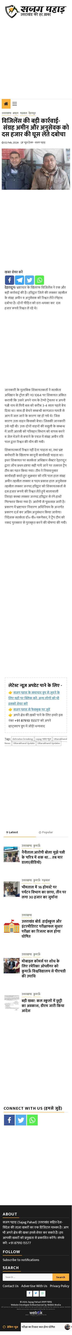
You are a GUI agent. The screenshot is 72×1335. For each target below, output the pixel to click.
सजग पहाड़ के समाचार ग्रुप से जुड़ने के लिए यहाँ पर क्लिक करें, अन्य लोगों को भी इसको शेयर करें (34, 698)
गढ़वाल (23, 113)
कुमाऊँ (36, 846)
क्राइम (15, 113)
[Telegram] (19, 280)
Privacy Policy (59, 1286)
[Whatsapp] (39, 280)
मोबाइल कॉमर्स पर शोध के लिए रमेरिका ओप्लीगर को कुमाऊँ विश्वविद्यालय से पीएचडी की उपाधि (44, 969)
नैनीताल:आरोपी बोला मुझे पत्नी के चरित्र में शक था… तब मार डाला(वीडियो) (43, 857)
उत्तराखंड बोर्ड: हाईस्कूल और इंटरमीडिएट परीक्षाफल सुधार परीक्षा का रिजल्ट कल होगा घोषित (42, 929)
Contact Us (11, 1286)
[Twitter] (29, 280)
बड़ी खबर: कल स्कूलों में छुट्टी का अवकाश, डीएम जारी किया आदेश (43, 1006)
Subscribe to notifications (21, 1260)
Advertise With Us (34, 1286)
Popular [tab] (47, 832)
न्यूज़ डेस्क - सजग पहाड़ (34, 142)
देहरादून (32, 113)
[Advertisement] (36, 56)
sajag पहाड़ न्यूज (43, 739)
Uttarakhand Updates (49, 743)
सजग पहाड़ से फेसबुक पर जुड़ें (31, 709)
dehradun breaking (22, 739)
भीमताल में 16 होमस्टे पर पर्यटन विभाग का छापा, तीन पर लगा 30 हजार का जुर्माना (44, 892)
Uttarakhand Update (24, 743)
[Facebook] (9, 280)
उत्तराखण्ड (6, 113)
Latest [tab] (13, 832)
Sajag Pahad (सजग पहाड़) (40, 1302)
